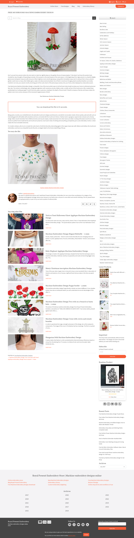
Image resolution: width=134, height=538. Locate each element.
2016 (107, 507)
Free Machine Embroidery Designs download (21, 485)
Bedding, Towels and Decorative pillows (110, 82)
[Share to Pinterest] (83, 204)
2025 (107, 495)
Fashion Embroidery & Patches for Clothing (111, 141)
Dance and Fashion (105, 126)
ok (94, 18)
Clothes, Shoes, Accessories (107, 110)
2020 (67, 503)
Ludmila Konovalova (28, 193)
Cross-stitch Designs (105, 116)
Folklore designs (104, 154)
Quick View (112, 377)
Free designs (103, 157)
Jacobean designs (104, 182)
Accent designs (104, 67)
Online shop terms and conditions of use (100, 485)
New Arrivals (103, 23)
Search (113, 18)
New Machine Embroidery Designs (58, 480)
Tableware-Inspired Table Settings (109, 188)
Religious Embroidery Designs (108, 238)
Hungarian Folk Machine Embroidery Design (63, 337)
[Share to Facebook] (87, 204)
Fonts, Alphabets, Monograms (108, 151)
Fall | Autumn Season (105, 42)
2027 (27, 495)
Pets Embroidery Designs (106, 228)
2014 (67, 511)
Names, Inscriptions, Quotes (107, 200)
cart (125, 2)
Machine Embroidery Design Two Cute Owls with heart (24, 357)
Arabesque (103, 54)
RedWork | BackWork (105, 235)
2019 (107, 503)
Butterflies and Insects (106, 98)
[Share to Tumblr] (94, 204)
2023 (67, 499)
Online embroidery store (15, 480)
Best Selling (103, 26)
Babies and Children (105, 85)
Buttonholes (103, 101)
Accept (86, 534)
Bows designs (103, 95)
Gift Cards (102, 163)
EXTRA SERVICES (104, 36)
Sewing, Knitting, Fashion (106, 250)
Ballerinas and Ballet (105, 79)
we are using (71, 535)
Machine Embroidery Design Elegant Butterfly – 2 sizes (67, 234)
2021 (27, 503)
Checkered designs (105, 104)
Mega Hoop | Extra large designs (108, 194)
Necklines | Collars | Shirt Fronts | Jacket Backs (112, 207)
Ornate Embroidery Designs (107, 216)
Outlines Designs (104, 222)
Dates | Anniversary (105, 129)
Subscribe (112, 356)
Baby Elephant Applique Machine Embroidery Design (67, 251)
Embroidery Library (54, 482)
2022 (107, 499)
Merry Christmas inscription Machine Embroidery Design (69, 268)
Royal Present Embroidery (18, 6)
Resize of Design (93, 482)
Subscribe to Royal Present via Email (108, 521)
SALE (101, 241)
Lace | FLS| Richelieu (105, 191)
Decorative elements (105, 132)
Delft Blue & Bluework (106, 135)
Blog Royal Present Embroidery (17, 482)
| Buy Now (112, 397)
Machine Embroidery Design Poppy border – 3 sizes (66, 286)
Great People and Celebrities (107, 172)
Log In (12, 2)
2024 (27, 499)
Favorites (20, 1)
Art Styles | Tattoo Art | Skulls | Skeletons (111, 60)
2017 (67, 507)
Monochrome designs (105, 197)
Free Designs (65, 6)
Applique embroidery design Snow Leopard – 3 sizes (22, 359)
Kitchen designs (104, 185)
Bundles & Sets (104, 29)
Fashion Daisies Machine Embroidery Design (52, 188)
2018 (27, 507)
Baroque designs (104, 76)
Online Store (54, 6)
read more (48, 228)
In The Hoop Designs (105, 179)
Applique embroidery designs (108, 64)
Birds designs (103, 88)
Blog (73, 6)
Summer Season (104, 45)
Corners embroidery (105, 123)
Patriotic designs (104, 225)
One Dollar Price (104, 219)
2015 (27, 511)
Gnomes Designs (104, 166)
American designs (104, 70)
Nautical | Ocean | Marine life (107, 203)
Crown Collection (104, 120)
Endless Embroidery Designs (107, 138)
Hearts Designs (104, 175)
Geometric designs (105, 169)
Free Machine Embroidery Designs (23, 355)
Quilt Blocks (103, 231)
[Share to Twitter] (90, 204)
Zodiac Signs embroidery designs (109, 259)
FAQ (78, 6)
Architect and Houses (105, 57)
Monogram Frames (105, 160)
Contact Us (121, 6)
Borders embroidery (105, 92)
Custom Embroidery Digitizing (57, 485)
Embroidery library (88, 6)
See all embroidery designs (107, 244)
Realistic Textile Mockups (106, 263)
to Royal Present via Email (106, 349)
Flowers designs (104, 148)
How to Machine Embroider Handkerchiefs (110, 438)
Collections (103, 113)
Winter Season (104, 39)
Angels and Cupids (105, 51)
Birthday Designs (104, 73)
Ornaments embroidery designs (108, 210)
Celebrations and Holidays (107, 32)
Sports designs (104, 253)
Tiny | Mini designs (105, 256)
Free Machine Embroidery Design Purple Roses (111, 414)
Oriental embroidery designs (107, 213)
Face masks (103, 144)
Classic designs (104, 107)
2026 (67, 495)
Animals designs (104, 48)
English (113, 2)
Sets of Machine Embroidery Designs (109, 247)
